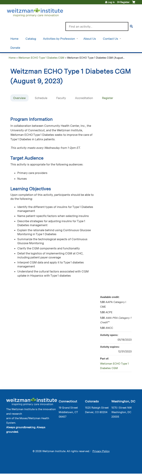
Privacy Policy (101, 451)
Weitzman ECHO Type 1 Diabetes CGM (41, 57)
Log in (111, 2)
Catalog (30, 38)
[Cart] (133, 3)
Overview (19, 98)
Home (14, 38)
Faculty (61, 98)
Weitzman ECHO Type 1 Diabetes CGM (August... (96, 57)
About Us (89, 38)
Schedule (41, 98)
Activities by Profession (59, 38)
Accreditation (84, 98)
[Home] (40, 11)
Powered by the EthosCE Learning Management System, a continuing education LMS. (124, 467)
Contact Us (110, 38)
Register (125, 2)
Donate (15, 47)
